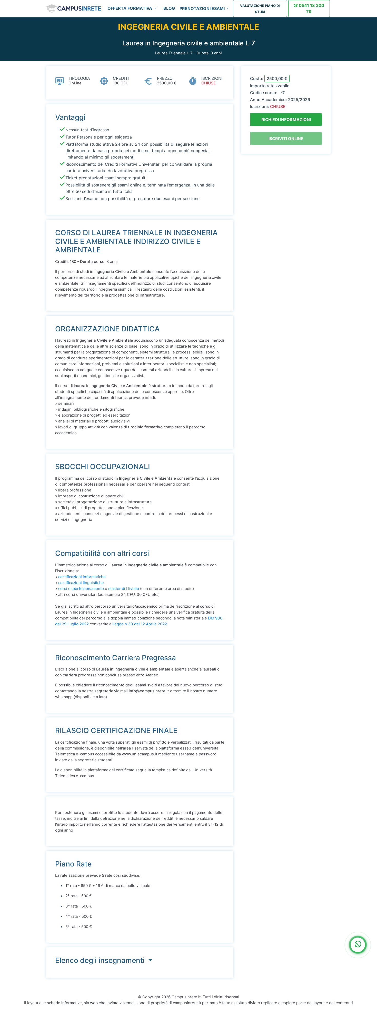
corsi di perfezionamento (81, 588)
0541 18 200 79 (311, 8)
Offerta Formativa (130, 8)
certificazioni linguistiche (81, 582)
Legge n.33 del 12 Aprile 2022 (139, 624)
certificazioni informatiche (82, 576)
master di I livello (123, 588)
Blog (169, 8)
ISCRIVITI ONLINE (286, 138)
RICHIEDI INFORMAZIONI (286, 119)
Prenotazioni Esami (203, 8)
